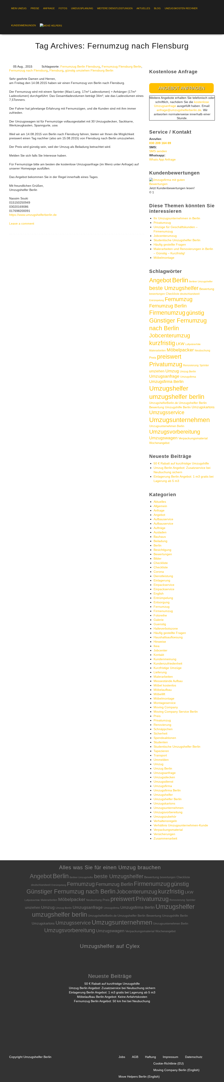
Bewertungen (163, 554)
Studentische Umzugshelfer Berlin (177, 240)
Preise (35, 8)
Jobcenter (160, 650)
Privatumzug (162, 222)
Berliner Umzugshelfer (201, 281)
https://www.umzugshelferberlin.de (33, 214)
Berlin (180, 280)
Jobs (122, 1057)
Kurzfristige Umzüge (168, 668)
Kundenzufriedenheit (168, 663)
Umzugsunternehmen (179, 419)
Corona (159, 571)
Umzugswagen (163, 438)
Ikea (156, 646)
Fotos (63, 8)
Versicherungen (164, 834)
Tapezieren (161, 751)
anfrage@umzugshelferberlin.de (179, 110)
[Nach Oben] (212, 1072)
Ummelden (161, 759)
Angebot (160, 280)
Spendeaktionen (165, 738)
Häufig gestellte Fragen (170, 244)
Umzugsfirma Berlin (166, 381)
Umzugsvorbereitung (174, 432)
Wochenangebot (159, 443)
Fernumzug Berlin (168, 306)
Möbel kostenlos (165, 685)
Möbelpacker (180, 349)
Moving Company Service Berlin (176, 711)
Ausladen (160, 532)
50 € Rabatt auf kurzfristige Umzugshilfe (181, 463)
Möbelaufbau (163, 689)
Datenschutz (193, 1057)
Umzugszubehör (165, 816)
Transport (160, 755)
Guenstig (160, 624)
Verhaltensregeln (165, 821)
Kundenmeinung (165, 659)
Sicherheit (160, 733)
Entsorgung (162, 602)
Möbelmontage (164, 257)
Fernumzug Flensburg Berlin (121, 66)
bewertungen (157, 293)
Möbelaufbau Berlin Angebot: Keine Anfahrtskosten (112, 996)
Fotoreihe (160, 615)
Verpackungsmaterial (193, 438)
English (159, 593)
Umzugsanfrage (164, 376)
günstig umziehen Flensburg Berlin (89, 70)
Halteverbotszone (166, 628)
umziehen (156, 371)
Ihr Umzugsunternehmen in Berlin (177, 218)
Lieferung (160, 672)
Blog (157, 8)
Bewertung (206, 289)
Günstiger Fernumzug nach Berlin (71, 891)
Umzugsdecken (164, 777)
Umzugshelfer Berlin (168, 799)
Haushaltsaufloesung (168, 637)
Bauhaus (160, 536)
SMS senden (158, 151)
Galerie (159, 619)
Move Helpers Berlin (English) (139, 1076)
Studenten (161, 742)
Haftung (150, 1057)
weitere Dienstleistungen (115, 8)
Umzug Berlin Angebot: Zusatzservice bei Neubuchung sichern (112, 988)
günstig (195, 313)
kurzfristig (162, 343)
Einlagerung (162, 580)
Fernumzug (178, 299)
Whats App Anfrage (162, 159)
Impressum (170, 1057)
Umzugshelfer (168, 388)
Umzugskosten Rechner (181, 8)
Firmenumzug (167, 312)
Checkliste (172, 293)
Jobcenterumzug (165, 235)
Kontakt (159, 654)
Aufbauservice (163, 519)
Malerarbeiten (157, 350)
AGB (135, 1057)
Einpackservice (164, 584)
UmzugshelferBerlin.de (163, 403)
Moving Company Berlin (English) (176, 1070)
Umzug (172, 370)
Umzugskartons (203, 407)
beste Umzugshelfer (173, 288)
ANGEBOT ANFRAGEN (181, 88)
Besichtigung (162, 549)
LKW (180, 343)
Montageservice (165, 703)
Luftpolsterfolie (193, 344)
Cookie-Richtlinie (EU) (168, 1063)
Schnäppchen (163, 729)
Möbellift (159, 694)
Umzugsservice (166, 412)
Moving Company (166, 707)
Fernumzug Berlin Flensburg (80, 66)
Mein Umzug (19, 8)
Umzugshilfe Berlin (178, 407)
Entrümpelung (156, 300)
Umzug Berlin (188, 371)
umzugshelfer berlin (176, 396)
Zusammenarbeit (165, 838)
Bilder (157, 558)
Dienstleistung (163, 576)
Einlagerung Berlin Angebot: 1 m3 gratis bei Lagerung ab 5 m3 (112, 992)
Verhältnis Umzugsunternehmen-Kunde (181, 825)
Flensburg (56, 70)
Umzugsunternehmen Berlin (166, 426)
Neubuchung (202, 350)
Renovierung (191, 365)
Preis (152, 357)
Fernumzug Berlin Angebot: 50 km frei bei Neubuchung (112, 1001)
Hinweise (160, 641)
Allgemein (160, 506)
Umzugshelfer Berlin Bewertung (139, 915)
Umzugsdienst (163, 781)
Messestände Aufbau (168, 681)
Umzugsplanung (82, 8)
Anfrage (49, 8)
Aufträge (159, 528)
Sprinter (204, 365)
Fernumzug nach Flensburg (28, 70)
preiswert (169, 356)
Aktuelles (143, 8)
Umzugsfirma (188, 376)
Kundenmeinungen (23, 25)
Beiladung (160, 541)
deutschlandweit (190, 293)
